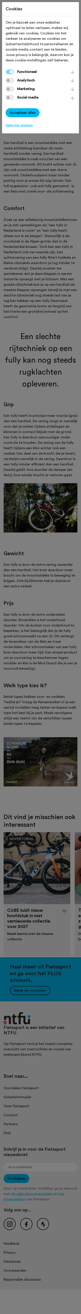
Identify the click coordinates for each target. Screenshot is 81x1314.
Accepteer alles (23, 113)
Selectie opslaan (19, 125)
